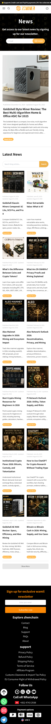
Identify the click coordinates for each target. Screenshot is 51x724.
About (25, 641)
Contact (25, 623)
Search (43, 164)
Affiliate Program (25, 670)
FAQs (25, 636)
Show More (25, 566)
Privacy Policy (25, 652)
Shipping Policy (26, 661)
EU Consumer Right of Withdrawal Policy (25, 679)
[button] (3, 720)
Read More (8, 139)
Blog (25, 627)
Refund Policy (25, 656)
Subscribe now (25, 609)
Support (25, 632)
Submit (40, 41)
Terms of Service (25, 665)
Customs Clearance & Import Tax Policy (25, 674)
